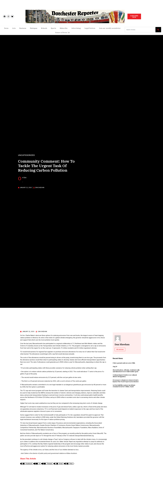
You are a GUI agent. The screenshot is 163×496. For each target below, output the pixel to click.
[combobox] (140, 29)
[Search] (158, 29)
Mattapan (33, 28)
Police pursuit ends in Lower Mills (124, 363)
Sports (53, 28)
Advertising (76, 28)
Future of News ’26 (62, 32)
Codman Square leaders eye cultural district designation (125, 375)
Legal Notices (90, 28)
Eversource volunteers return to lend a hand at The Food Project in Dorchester (126, 381)
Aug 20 (115, 366)
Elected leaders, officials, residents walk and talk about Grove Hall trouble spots (126, 370)
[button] (26, 463)
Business (22, 28)
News (6, 28)
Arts (14, 28)
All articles (120, 349)
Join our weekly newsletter (110, 28)
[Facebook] (4, 16)
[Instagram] (8, 16)
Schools (44, 28)
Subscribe (64, 28)
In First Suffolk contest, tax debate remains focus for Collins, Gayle (124, 386)
